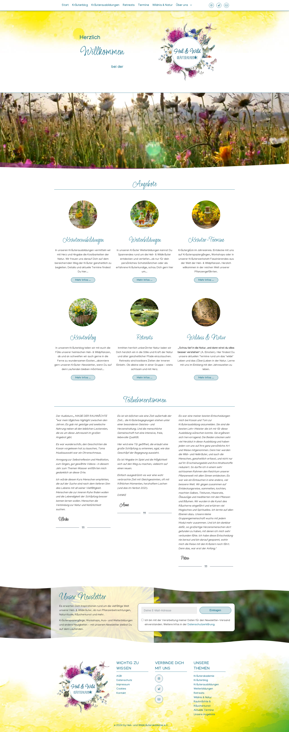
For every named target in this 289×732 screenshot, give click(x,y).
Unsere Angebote (204, 714)
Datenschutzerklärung (200, 624)
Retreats (129, 5)
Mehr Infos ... (83, 280)
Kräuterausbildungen (105, 5)
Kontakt (121, 693)
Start (65, 5)
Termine (143, 5)
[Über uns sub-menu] (192, 5)
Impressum (123, 684)
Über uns (182, 5)
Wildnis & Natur (162, 5)
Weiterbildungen (145, 240)
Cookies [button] (121, 688)
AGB (119, 676)
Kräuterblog (80, 5)
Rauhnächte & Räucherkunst (202, 704)
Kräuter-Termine (206, 240)
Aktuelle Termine (204, 710)
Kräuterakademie (204, 676)
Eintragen (215, 610)
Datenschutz (124, 680)
